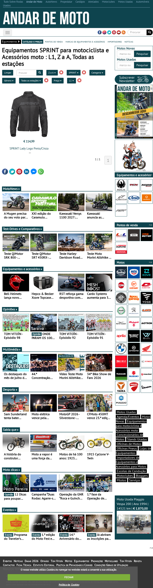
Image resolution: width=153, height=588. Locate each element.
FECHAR (69, 577)
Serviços (134, 480)
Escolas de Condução (131, 471)
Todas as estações (30, 80)
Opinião (44, 561)
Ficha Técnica (24, 565)
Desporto (9, 389)
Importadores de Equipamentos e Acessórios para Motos (131, 462)
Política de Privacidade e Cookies (74, 565)
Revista (138, 561)
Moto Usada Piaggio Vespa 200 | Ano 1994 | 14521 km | (132, 503)
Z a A (51, 72)
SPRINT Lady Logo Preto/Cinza (29, 148)
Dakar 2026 (31, 561)
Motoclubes (125, 476)
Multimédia (11, 349)
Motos (68, 561)
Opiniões (9, 309)
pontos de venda (54, 41)
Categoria (96, 72)
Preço (57, 80)
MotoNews (10, 189)
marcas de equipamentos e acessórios (85, 41)
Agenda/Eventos (128, 417)
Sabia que (10, 430)
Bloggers (142, 476)
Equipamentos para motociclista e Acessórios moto (131, 425)
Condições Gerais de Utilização (111, 565)
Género (8, 80)
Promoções (97, 561)
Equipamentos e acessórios (21, 269)
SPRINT (73, 72)
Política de (69, 584)
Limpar (7, 72)
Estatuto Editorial (43, 565)
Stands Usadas (137, 439)
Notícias (18, 561)
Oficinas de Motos (129, 444)
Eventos (8, 510)
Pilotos (121, 480)
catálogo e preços (32, 41)
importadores (115, 41)
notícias (129, 41)
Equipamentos (81, 561)
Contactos (9, 565)
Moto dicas (10, 470)
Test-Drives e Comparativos (21, 229)
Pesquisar (142, 54)
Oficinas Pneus (127, 448)
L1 (70, 80)
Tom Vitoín (57, 561)
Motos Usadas (126, 412)
